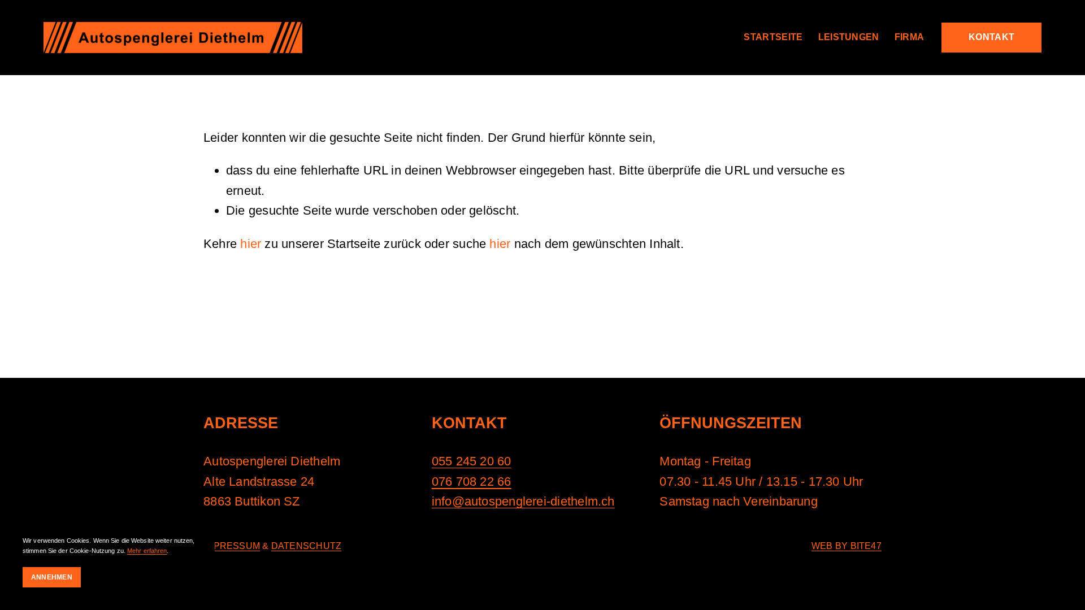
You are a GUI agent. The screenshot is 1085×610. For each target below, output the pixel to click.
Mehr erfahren (147, 550)
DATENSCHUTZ (306, 546)
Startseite (773, 37)
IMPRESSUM (231, 546)
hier (250, 244)
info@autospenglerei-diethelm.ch (523, 501)
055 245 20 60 (471, 461)
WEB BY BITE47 (846, 546)
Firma (910, 37)
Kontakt (991, 37)
